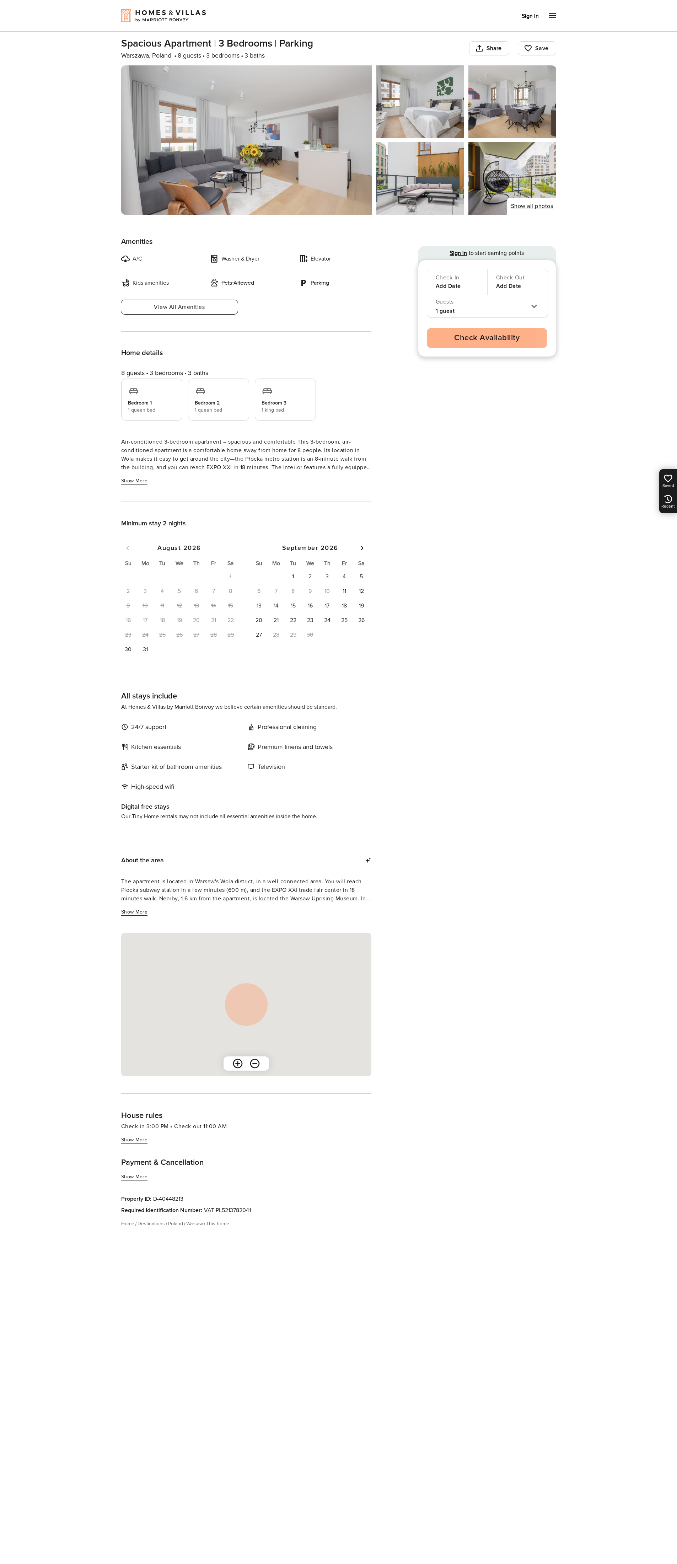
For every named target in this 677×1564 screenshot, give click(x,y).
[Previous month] (127, 548)
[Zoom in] (237, 1063)
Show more (134, 481)
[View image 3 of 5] (512, 101)
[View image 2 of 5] (420, 101)
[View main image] (246, 140)
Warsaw (194, 1224)
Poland (175, 1224)
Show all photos (532, 206)
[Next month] (362, 548)
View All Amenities (179, 307)
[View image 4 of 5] (420, 178)
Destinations (151, 1224)
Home (127, 1224)
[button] (128, 649)
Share (494, 48)
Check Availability (487, 338)
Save (542, 48)
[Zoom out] (254, 1063)
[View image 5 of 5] (512, 178)
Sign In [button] (530, 16)
